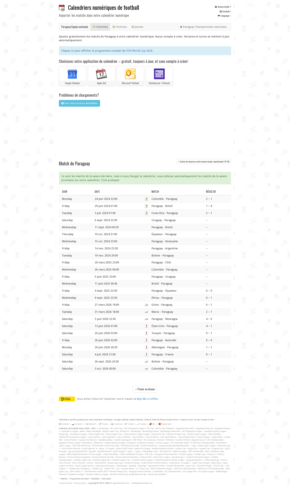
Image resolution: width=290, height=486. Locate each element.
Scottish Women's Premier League (169, 460)
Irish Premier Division (71, 448)
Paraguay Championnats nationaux (204, 26)
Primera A (211, 454)
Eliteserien (98, 443)
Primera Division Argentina (79, 457)
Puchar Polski (146, 457)
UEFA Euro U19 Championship (211, 468)
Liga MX (92, 451)
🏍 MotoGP (91, 424)
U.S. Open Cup (142, 468)
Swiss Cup (190, 466)
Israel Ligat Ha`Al (90, 448)
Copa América (94, 437)
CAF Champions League (192, 431)
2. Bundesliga (102, 428)
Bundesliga (136, 431)
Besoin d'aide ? (224, 6)
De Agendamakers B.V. (120, 483)
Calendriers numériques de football (103, 7)
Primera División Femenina (127, 457)
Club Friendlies (214, 434)
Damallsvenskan (105, 440)
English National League (115, 443)
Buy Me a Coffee (148, 398)
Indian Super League (207, 445)
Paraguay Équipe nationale (74, 27)
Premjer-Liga (199, 454)
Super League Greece (84, 466)
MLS (156, 451)
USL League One (189, 471)
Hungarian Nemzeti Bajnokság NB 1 (174, 445)
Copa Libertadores (168, 437)
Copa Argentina (108, 437)
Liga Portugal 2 (119, 451)
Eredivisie (131, 443)
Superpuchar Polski (156, 466)
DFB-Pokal (137, 440)
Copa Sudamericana (186, 437)
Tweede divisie (127, 468)
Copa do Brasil (151, 437)
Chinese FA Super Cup (175, 434)
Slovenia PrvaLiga (132, 463)
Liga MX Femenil (104, 451)
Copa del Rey (137, 437)
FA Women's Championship (202, 443)
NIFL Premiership (195, 451)
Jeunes (138, 26)
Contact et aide (65, 483)
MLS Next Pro (165, 451)
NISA (207, 451)
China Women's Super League (137, 434)
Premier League (186, 454)
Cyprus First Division (88, 440)
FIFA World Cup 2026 (139, 50)
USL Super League (206, 471)
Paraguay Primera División (165, 454)
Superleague (121, 466)
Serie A (224, 460)
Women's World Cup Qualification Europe (128, 474)
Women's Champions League (71, 474)
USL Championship (172, 471)
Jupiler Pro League (142, 448)
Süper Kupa (216, 463)
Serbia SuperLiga (212, 460)
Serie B (90, 463)
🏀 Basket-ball (164, 424)
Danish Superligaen (122, 440)
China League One (96, 434)
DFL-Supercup (149, 440)
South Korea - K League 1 (180, 463)
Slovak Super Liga (115, 463)
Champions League (78, 434)
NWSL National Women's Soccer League (84, 454)
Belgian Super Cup (111, 431)
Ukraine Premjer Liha (118, 471)
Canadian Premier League (215, 431)
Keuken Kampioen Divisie (163, 448)
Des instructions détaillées (81, 103)
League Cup (180, 448)
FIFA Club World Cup (81, 445)
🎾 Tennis (103, 424)
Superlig (132, 466)
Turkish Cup (97, 468)
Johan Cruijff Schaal (124, 448)
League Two (204, 448)
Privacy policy (80, 483)
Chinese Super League (196, 434)
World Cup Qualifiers (157, 474)
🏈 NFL (152, 424)
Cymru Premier (70, 440)
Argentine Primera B (204, 428)
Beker (82, 431)
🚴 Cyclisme (116, 424)
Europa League (162, 443)
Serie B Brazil (100, 463)
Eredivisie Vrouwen (145, 443)
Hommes (102, 26)
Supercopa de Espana (104, 466)
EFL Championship (215, 440)
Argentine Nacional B (185, 428)
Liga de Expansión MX (77, 451)
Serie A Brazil (64, 463)
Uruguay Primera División (140, 471)
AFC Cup (150, 428)
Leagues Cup (217, 448)
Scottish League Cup (82, 460)
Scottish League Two (121, 460)
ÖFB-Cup (149, 454)
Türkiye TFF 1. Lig (111, 468)
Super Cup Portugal (200, 463)
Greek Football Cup (149, 445)
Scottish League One (101, 460)
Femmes (121, 26)
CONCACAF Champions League (72, 437)
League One (192, 448)
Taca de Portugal (204, 466)
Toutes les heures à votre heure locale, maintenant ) (204, 161)
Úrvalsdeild (158, 471)
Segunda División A (194, 460)
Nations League (180, 451)
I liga (194, 445)
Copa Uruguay (203, 437)
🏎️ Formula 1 (77, 424)
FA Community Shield (180, 443)
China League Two (114, 434)
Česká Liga (63, 434)
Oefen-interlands (110, 454)
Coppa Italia (216, 437)
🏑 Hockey (141, 424)
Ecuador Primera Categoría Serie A (191, 440)
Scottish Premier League (142, 460)
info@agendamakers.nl (142, 483)
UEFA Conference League (161, 468)
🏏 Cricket (129, 424)
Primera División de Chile (103, 457)
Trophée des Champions (79, 468)
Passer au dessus (146, 389)
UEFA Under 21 (76, 471)
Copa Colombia (123, 437)
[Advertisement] (145, 132)
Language (225, 15)
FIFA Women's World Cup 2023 (105, 445)
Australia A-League (70, 431)
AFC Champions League (134, 428)
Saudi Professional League (197, 457)
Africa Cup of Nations (164, 428)
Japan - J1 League (106, 448)
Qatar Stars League (161, 457)
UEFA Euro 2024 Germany (185, 468)
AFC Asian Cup (116, 428)
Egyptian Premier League (70, 443)
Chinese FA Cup (158, 434)
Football (226, 11)
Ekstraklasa (87, 443)
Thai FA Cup (218, 466)
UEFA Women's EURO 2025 (96, 471)
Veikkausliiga (221, 471)
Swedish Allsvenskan (175, 466)
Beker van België (94, 431)
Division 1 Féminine (165, 440)
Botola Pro (124, 431)
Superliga (142, 466)
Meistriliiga (148, 451)
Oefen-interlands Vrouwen (131, 454)
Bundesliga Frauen (151, 431)
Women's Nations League (97, 474)
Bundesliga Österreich (170, 431)
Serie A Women (78, 463)
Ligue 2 (138, 451)
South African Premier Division (154, 463)
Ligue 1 (130, 451)
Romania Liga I (178, 457)
